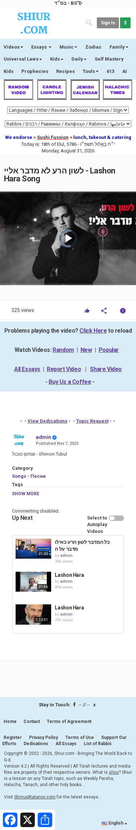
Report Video (64, 369)
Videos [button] (12, 47)
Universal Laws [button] (21, 59)
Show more (25, 493)
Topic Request (92, 421)
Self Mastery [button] (109, 59)
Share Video (106, 369)
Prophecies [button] (34, 71)
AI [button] (124, 71)
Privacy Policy (43, 737)
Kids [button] (55, 59)
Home (10, 721)
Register (13, 737)
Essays (39, 47)
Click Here (93, 330)
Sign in (108, 22)
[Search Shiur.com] (89, 22)
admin (43, 437)
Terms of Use (79, 737)
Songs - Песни (29, 476)
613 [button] (110, 71)
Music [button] (66, 47)
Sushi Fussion (53, 137)
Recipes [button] (65, 71)
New (86, 349)
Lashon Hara (69, 575)
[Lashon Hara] (33, 582)
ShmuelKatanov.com (34, 797)
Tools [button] (89, 71)
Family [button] (117, 47)
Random (63, 349)
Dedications (36, 743)
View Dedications (47, 421)
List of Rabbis (98, 743)
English (115, 823)
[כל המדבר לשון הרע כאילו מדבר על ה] (33, 549)
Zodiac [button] (93, 47)
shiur (114, 772)
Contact (32, 721)
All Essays (27, 369)
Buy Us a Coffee (70, 381)
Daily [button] (77, 59)
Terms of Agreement (69, 721)
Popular (109, 349)
